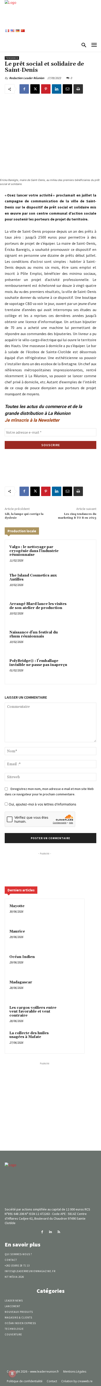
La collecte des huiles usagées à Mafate (29, 1035)
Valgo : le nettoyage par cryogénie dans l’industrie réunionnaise (33, 551)
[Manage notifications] (12, 1374)
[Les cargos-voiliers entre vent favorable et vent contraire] (71, 1014)
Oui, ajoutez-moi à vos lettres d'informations (42, 804)
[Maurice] (71, 938)
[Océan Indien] (71, 963)
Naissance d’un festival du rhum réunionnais (33, 634)
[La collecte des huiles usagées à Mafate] (71, 1039)
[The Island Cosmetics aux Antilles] (81, 583)
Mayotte (16, 906)
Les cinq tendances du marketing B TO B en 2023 (77, 516)
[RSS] (59, 1232)
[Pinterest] (45, 89)
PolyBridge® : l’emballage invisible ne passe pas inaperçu (38, 663)
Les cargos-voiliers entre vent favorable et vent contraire (32, 1011)
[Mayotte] (71, 912)
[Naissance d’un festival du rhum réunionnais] (81, 640)
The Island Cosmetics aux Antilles (33, 577)
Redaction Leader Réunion (26, 78)
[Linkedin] (56, 89)
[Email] (67, 89)
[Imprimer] (78, 89)
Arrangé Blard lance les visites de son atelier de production (37, 606)
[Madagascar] (71, 989)
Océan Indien (22, 957)
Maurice (17, 931)
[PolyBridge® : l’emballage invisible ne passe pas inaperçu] (81, 669)
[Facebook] (24, 89)
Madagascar (20, 982)
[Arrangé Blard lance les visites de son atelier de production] (81, 612)
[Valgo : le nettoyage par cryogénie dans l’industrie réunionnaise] (81, 555)
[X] (35, 89)
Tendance (12, 58)
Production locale (22, 531)
